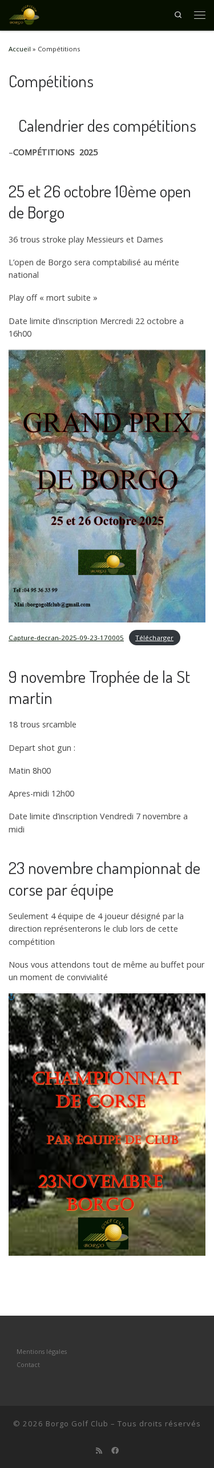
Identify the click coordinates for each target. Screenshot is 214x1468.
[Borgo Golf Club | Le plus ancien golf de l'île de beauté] (24, 13)
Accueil (20, 49)
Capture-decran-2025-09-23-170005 (66, 637)
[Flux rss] (99, 1450)
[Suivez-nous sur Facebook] (115, 1450)
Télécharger (154, 637)
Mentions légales (42, 1351)
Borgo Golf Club (77, 1423)
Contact (28, 1364)
